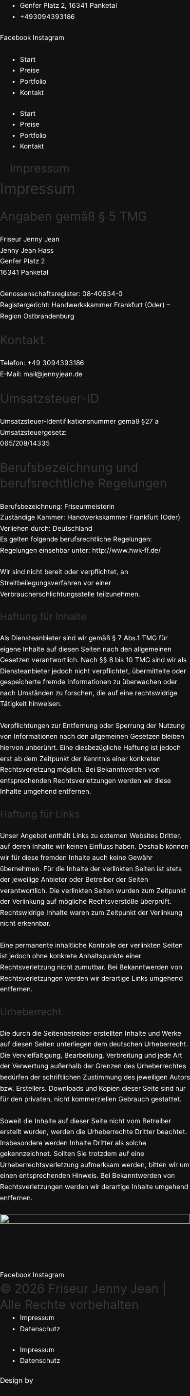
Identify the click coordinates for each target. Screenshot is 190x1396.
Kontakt (32, 92)
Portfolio (33, 81)
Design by (16, 1380)
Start (28, 59)
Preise (29, 70)
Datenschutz (40, 1329)
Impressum (37, 1318)
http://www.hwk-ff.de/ (126, 550)
